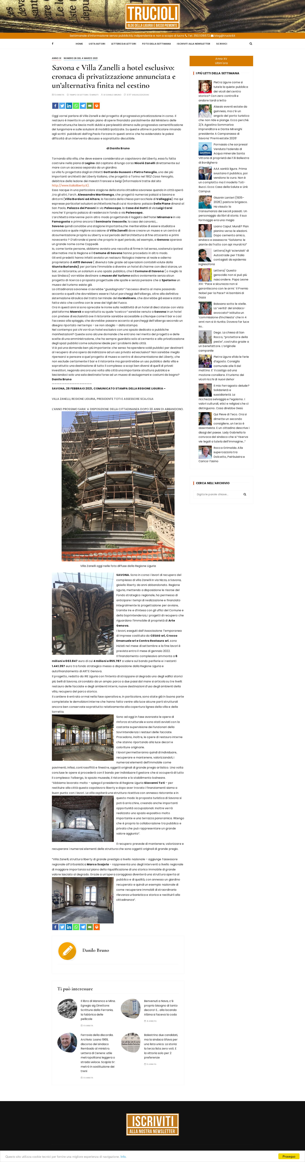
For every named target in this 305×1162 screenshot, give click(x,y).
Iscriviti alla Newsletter (193, 43)
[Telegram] (83, 106)
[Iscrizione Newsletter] (152, 1124)
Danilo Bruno (114, 95)
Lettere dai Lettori (123, 43)
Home (79, 43)
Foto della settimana (156, 43)
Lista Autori (97, 43)
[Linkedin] (69, 106)
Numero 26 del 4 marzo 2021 (81, 58)
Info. (124, 1156)
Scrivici (221, 43)
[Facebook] (55, 106)
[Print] (97, 106)
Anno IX (56, 58)
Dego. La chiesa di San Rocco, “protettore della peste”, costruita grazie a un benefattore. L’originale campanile (224, 341)
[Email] (90, 106)
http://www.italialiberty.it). (70, 185)
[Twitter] (62, 106)
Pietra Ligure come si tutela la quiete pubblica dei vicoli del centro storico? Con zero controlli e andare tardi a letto (223, 91)
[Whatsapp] (76, 106)
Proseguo (289, 1156)
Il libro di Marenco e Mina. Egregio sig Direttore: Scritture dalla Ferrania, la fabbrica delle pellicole (98, 1010)
